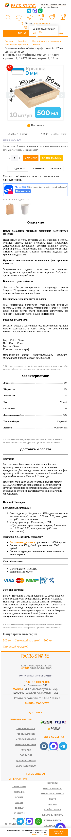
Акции (19, 802)
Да (34, 32)
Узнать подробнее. (39, 834)
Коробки (52, 783)
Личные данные (26, 734)
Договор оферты (26, 760)
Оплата (19, 797)
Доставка (19, 792)
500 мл (7, 640)
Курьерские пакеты (52, 815)
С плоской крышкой (27, 640)
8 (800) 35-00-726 (36, 703)
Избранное (55, 168)
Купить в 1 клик (51, 158)
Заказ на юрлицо (26, 765)
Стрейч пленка (52, 809)
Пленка (52, 804)
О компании (19, 786)
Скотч (52, 799)
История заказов (26, 739)
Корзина (26, 750)
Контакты (19, 813)
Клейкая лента (52, 820)
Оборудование (52, 825)
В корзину (31, 158)
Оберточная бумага (52, 793)
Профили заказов (25, 744)
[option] (35, 106)
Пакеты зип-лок (52, 788)
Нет (41, 32)
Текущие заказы (26, 728)
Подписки (26, 755)
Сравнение (38, 168)
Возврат (19, 808)
